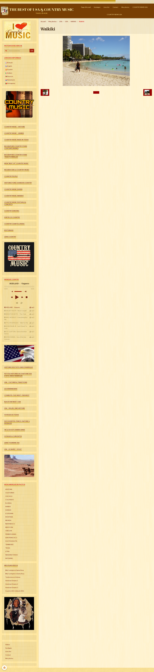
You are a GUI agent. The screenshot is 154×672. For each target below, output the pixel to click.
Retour (96, 92)
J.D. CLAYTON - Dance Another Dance (15, 333)
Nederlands (11, 80)
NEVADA (8, 520)
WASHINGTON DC (11, 555)
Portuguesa (11, 83)
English (9, 66)
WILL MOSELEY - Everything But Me (15, 318)
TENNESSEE (9, 544)
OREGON (8, 531)
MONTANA (9, 517)
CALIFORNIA (9, 493)
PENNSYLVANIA (10, 534)
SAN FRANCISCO (11, 537)
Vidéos (7, 644)
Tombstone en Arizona (12, 577)
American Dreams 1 (11, 580)
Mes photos (125, 7)
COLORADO (9, 499)
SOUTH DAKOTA (11, 541)
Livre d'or (106, 7)
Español (9, 69)
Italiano (9, 73)
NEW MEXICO (10, 524)
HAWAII (73, 21)
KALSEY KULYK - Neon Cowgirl (16, 311)
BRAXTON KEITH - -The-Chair (16, 314)
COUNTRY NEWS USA (140, 7)
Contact (115, 7)
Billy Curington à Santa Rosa (14, 570)
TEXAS (7, 548)
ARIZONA (8, 489)
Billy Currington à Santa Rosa (14, 574)
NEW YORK (9, 527)
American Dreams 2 (11, 584)
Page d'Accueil (86, 7)
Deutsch (10, 76)
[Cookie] (4, 667)
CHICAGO (8, 496)
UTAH (7, 551)
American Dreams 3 (11, 587)
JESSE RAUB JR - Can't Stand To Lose (15, 327)
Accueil (43, 21)
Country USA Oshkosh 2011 (14, 591)
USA (60, 21)
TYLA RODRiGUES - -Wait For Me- (17, 323)
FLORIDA (8, 503)
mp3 (32, 307)
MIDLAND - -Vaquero (13, 307)
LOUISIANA (9, 513)
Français (10, 62)
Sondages (97, 7)
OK (32, 50)
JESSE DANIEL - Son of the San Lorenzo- (15, 338)
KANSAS (8, 510)
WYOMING (9, 558)
